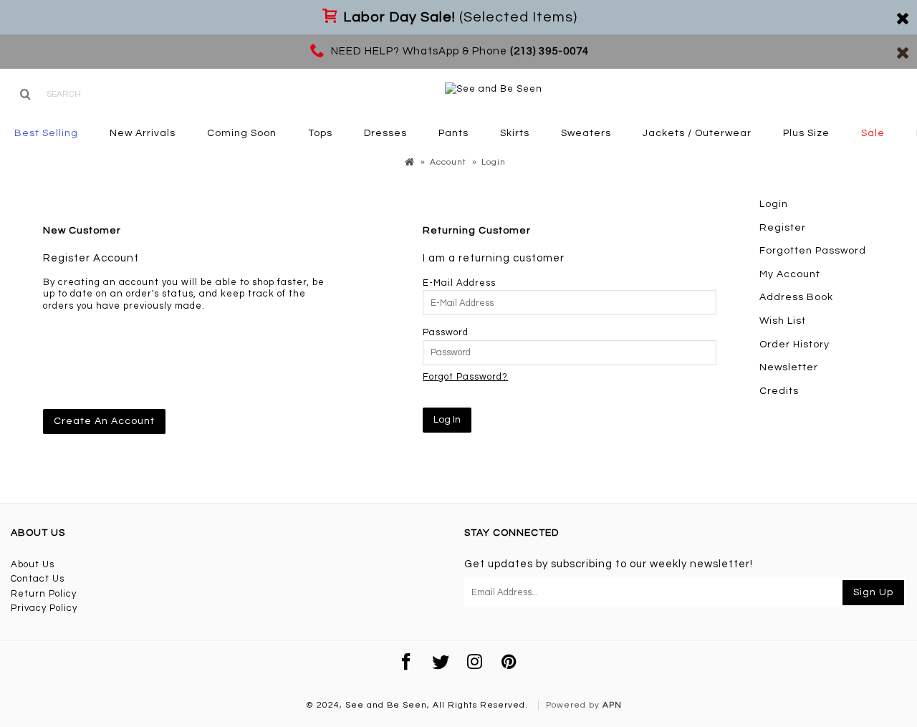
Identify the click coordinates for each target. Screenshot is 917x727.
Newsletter (788, 367)
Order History (794, 345)
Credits (779, 391)
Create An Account (104, 421)
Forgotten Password (812, 251)
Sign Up (873, 592)
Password (446, 332)
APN (612, 705)
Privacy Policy (44, 608)
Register (782, 228)
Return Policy (44, 594)
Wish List (782, 321)
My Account (789, 274)
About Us (32, 564)
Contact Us (37, 579)
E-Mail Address (459, 283)
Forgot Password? (465, 377)
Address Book (796, 297)
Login (773, 204)
